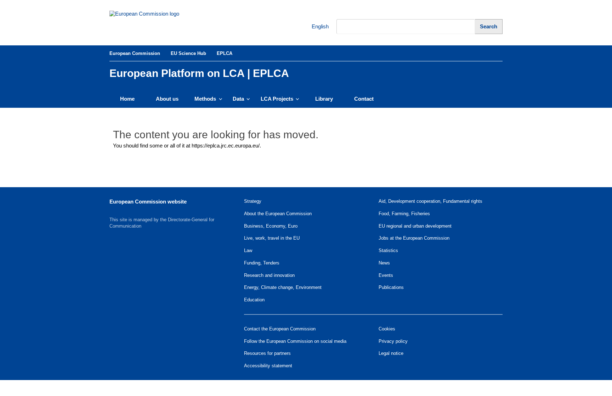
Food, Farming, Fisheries (404, 213)
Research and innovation (269, 275)
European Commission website (148, 202)
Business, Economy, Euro (271, 226)
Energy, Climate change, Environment (283, 287)
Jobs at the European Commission (414, 238)
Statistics (388, 250)
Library (324, 99)
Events (386, 275)
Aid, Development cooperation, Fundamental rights (430, 201)
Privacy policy (393, 341)
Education (254, 299)
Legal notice (391, 353)
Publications (391, 287)
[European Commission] (157, 23)
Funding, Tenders (261, 263)
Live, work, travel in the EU (272, 238)
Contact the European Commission (280, 328)
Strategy (252, 201)
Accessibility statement (268, 365)
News (384, 263)
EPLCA (224, 53)
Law (248, 250)
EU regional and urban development (415, 226)
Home (127, 99)
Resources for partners (267, 353)
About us (167, 99)
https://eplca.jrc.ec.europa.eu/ (226, 146)
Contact (364, 99)
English (315, 26)
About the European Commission (278, 213)
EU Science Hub (188, 53)
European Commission (134, 53)
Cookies (387, 328)
